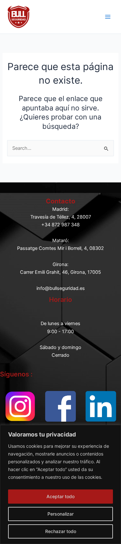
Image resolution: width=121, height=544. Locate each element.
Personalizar (60, 514)
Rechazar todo (60, 531)
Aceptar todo (60, 496)
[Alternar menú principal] (108, 17)
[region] (60, 484)
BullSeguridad (61, 16)
